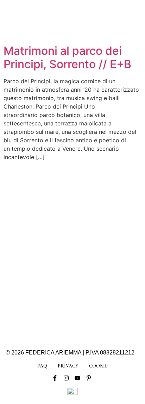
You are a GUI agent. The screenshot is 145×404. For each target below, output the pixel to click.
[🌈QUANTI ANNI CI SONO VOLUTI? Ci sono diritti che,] (44, 236)
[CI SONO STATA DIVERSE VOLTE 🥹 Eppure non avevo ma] (101, 202)
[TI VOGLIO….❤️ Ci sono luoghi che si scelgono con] (101, 303)
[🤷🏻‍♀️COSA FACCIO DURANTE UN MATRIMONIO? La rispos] (101, 270)
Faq (42, 366)
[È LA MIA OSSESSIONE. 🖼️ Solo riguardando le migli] (101, 236)
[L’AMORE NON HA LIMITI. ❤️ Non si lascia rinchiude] (44, 303)
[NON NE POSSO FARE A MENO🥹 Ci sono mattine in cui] (44, 202)
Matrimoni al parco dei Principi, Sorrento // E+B (67, 57)
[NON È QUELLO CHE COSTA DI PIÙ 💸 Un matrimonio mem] (44, 270)
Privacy (68, 366)
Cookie (98, 366)
